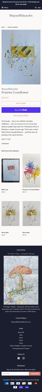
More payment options (21, 115)
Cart (39, 8)
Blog (21, 335)
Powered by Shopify (32, 380)
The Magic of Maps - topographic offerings (21, 253)
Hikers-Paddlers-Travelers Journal (21, 346)
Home (3, 27)
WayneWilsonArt (21, 15)
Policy (21, 340)
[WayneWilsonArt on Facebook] (19, 358)
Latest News (21, 250)
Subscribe (35, 374)
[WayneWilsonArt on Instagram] (23, 358)
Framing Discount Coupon (21, 348)
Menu (6, 7)
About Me (21, 332)
